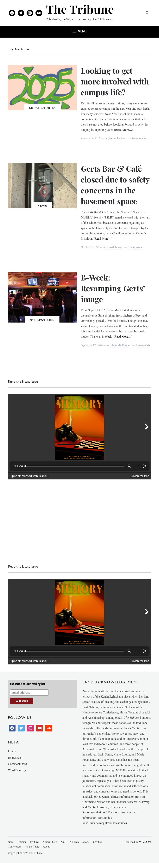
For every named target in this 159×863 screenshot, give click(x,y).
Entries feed (15, 757)
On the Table (32, 846)
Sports (85, 842)
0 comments (139, 138)
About (46, 846)
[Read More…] (123, 129)
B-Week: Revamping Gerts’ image (113, 288)
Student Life (42, 320)
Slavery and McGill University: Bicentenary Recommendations (115, 807)
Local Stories (42, 108)
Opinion (22, 842)
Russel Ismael (114, 247)
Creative (97, 842)
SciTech (74, 842)
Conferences (14, 846)
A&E (63, 842)
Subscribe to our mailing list (27, 684)
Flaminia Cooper (120, 345)
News (42, 206)
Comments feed (17, 764)
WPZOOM (145, 842)
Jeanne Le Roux (117, 138)
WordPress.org (17, 770)
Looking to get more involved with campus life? (115, 81)
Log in (12, 751)
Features (34, 842)
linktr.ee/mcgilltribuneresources (108, 823)
